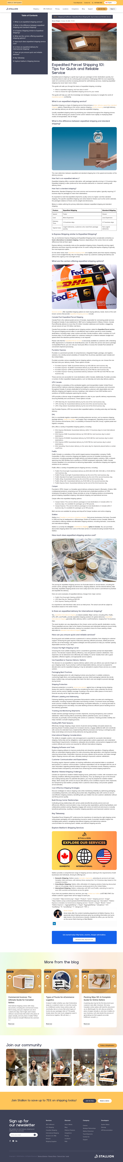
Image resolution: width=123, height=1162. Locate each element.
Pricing (57, 9)
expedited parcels (57, 97)
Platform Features (70, 1130)
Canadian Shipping (51, 1130)
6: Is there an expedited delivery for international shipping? (25, 48)
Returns (48, 1139)
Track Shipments (78, 2)
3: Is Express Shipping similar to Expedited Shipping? (28, 32)
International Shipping (52, 1133)
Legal (67, 1156)
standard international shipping (71, 630)
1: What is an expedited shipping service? (27, 22)
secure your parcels (79, 687)
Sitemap (103, 1127)
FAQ (66, 1141)
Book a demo (104, 1101)
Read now (11, 1024)
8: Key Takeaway (18, 58)
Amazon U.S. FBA (51, 1136)
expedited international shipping (65, 615)
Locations (65, 9)
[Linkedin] (54, 923)
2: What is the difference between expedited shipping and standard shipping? (28, 26)
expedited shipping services (79, 314)
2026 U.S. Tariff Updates (15, 3)
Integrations (75, 9)
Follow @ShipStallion (107, 1045)
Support (90, 9)
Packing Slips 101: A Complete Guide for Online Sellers (97, 998)
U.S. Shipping (50, 1127)
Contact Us (87, 2)
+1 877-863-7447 (98, 2)
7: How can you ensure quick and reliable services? (27, 53)
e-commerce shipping (81, 527)
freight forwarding (69, 419)
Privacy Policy (52, 1156)
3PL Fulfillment (47, 9)
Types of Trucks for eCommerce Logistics (60, 998)
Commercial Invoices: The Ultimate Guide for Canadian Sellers (21, 1000)
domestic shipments (85, 878)
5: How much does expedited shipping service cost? (29, 42)
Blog (83, 9)
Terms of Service (42, 1156)
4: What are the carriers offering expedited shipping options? (28, 37)
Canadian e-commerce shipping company (73, 517)
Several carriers (57, 312)
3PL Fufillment (50, 1124)
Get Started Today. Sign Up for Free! (84, 939)
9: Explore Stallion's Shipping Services (26, 61)
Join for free (101, 9)
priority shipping (97, 107)
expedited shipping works (76, 253)
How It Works (68, 1124)
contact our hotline (94, 893)
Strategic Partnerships (89, 1128)
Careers (85, 1125)
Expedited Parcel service (73, 341)
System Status (105, 1124)
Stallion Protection (88, 1131)
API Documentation (107, 1130)
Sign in (113, 9)
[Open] (16, 1067)
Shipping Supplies (51, 1141)
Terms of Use (61, 1156)
